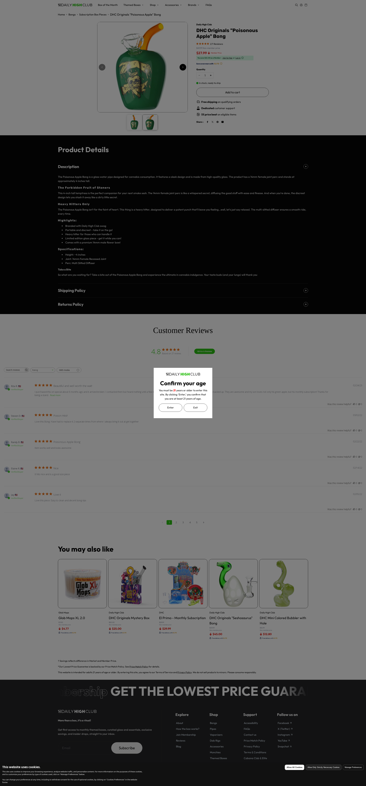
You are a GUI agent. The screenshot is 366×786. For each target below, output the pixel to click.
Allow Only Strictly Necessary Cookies (324, 767)
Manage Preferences (353, 767)
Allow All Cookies (294, 767)
